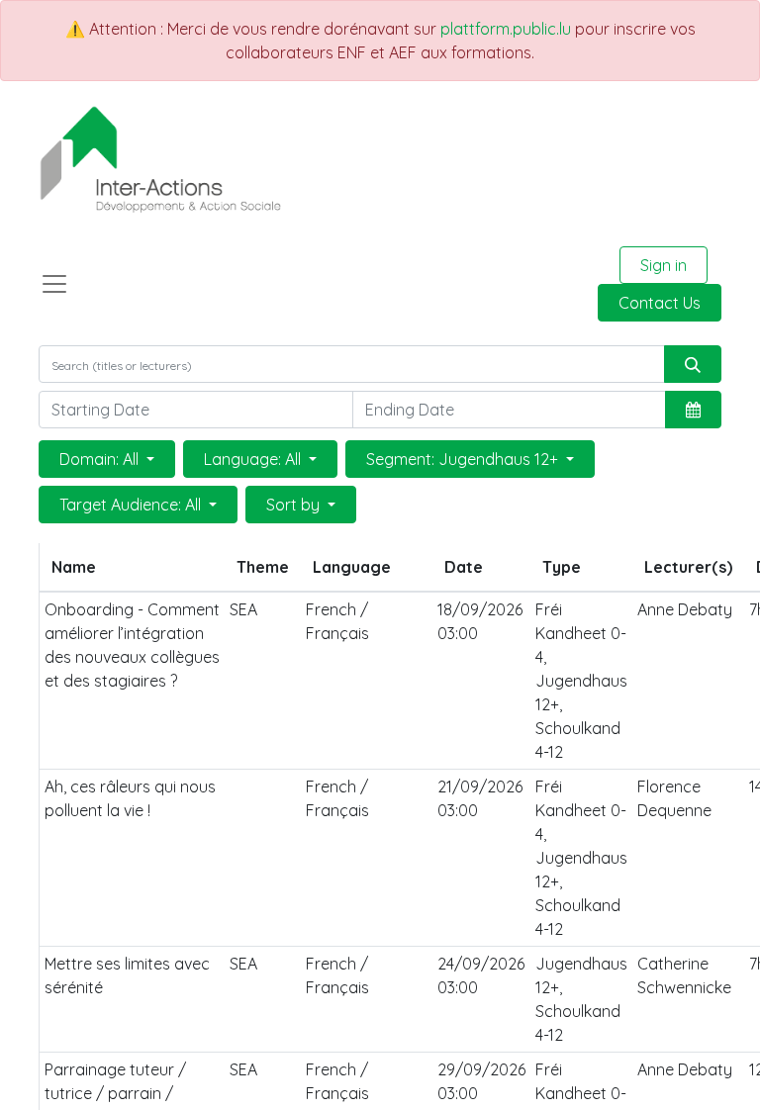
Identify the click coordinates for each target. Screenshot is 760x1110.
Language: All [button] (254, 459)
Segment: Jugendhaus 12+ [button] (464, 459)
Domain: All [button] (100, 459)
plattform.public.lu (505, 29)
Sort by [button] (295, 504)
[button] (693, 409)
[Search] (692, 364)
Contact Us (659, 303)
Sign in (663, 265)
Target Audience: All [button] (132, 504)
